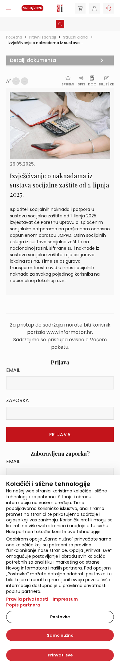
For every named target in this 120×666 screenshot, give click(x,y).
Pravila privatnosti (27, 599)
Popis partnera (23, 605)
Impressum (65, 599)
